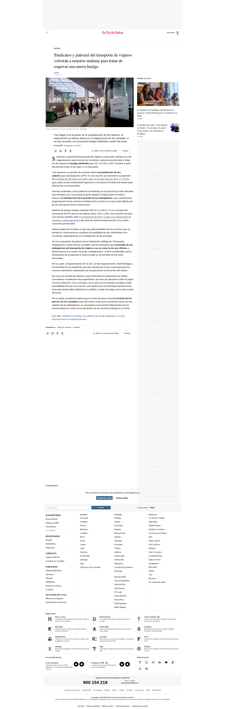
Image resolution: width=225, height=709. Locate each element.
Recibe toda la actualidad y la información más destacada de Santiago (72, 649)
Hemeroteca (51, 527)
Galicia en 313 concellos (90, 567)
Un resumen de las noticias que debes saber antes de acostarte (115, 619)
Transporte (76, 327)
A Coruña (84, 518)
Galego (152, 508)
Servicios (49, 574)
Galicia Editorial (156, 690)
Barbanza (84, 529)
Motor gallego (120, 607)
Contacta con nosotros (55, 561)
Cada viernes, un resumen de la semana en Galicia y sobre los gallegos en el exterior (72, 639)
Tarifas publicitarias (54, 571)
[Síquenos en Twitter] (146, 662)
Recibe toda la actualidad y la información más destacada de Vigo (117, 649)
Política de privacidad (93, 706)
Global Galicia (155, 526)
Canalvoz (122, 690)
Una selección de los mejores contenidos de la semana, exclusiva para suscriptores (160, 619)
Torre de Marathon (121, 581)
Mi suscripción (52, 519)
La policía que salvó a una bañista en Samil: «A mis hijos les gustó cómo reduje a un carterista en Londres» (152, 129)
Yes (150, 575)
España (117, 529)
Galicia (117, 522)
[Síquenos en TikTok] (173, 662)
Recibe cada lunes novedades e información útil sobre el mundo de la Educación (71, 629)
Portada (117, 518)
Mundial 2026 (120, 577)
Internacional (119, 533)
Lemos (83, 544)
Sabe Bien (153, 522)
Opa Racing (119, 588)
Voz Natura (130, 690)
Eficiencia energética (54, 598)
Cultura (117, 548)
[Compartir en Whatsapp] (56, 151)
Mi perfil (49, 540)
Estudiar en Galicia (157, 529)
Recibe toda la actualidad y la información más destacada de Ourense (161, 649)
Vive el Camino (155, 552)
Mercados (153, 567)
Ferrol (82, 541)
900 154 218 (95, 682)
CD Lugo (118, 592)
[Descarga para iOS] (76, 664)
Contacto (49, 589)
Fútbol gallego (120, 603)
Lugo (82, 548)
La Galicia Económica (123, 567)
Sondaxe (114, 690)
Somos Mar (119, 560)
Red (150, 537)
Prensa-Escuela (139, 690)
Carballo (83, 533)
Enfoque (152, 548)
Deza (82, 537)
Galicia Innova (155, 560)
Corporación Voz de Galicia (72, 690)
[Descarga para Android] (81, 664)
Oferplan (49, 578)
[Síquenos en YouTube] (166, 662)
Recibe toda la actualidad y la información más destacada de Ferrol (161, 639)
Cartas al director (53, 557)
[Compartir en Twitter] (70, 151)
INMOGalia (50, 582)
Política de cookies (107, 706)
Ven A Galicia (154, 544)
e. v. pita (140, 136)
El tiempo (118, 571)
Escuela (152, 578)
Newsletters (51, 544)
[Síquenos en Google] (146, 669)
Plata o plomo (154, 541)
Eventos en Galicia (53, 586)
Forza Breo (119, 600)
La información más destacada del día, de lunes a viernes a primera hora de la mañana (72, 619)
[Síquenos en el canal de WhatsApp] (140, 669)
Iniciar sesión (122, 498)
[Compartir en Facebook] (66, 151)
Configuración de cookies (140, 706)
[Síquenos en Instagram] (153, 662)
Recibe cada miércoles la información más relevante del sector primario (115, 629)
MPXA (148, 690)
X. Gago (140, 118)
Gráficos (117, 552)
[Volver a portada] (112, 32)
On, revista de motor (157, 582)
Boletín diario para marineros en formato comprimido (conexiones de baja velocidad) (159, 629)
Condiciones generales (122, 706)
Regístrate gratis (104, 498)
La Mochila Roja (155, 556)
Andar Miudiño (120, 596)
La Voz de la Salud (156, 518)
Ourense (83, 552)
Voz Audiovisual (98, 690)
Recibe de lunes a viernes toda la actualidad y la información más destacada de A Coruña (117, 639)
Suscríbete (50, 530)
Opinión (117, 537)
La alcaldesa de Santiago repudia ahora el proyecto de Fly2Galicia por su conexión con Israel (157, 112)
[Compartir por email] (61, 151)
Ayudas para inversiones (56, 602)
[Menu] (47, 32)
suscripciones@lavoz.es (130, 683)
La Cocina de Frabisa (158, 533)
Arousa (83, 526)
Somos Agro (119, 556)
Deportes (118, 541)
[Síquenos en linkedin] (160, 662)
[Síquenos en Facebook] (140, 662)
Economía (118, 526)
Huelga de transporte (64, 327)
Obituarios (118, 563)
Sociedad (118, 544)
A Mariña (84, 522)
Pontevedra (85, 556)
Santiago (84, 560)
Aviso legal (80, 706)
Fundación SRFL (87, 690)
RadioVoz (107, 690)
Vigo (82, 563)
